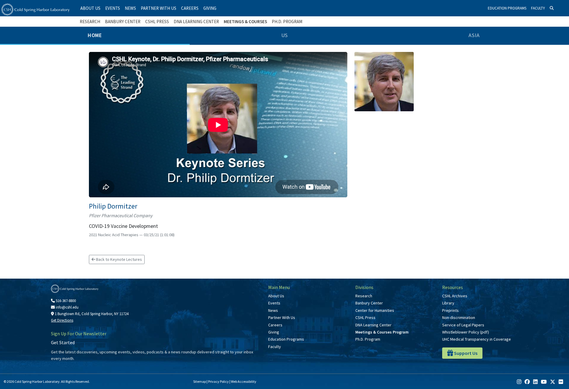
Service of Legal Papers (463, 325)
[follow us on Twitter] (552, 382)
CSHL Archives (454, 296)
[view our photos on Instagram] (519, 382)
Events (112, 8)
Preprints (450, 310)
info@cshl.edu (67, 307)
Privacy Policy (218, 381)
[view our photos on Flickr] (561, 382)
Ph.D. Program (287, 21)
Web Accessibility (243, 381)
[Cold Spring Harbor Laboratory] (35, 9)
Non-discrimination (458, 317)
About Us (90, 8)
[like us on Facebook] (527, 382)
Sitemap (199, 381)
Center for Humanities (374, 310)
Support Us (465, 353)
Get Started (63, 342)
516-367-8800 (65, 300)
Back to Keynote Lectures (118, 259)
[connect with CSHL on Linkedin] (535, 382)
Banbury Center (122, 21)
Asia (474, 35)
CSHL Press (157, 21)
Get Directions (62, 320)
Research (90, 21)
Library (448, 303)
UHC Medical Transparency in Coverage (476, 339)
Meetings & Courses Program (382, 332)
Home (95, 35)
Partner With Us (158, 8)
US (284, 35)
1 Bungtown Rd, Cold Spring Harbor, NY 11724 (91, 313)
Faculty (538, 8)
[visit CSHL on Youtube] (544, 382)
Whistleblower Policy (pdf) (465, 332)
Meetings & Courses (245, 21)
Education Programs (507, 8)
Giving (209, 8)
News (130, 8)
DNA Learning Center (196, 21)
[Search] (551, 8)
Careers (190, 8)
